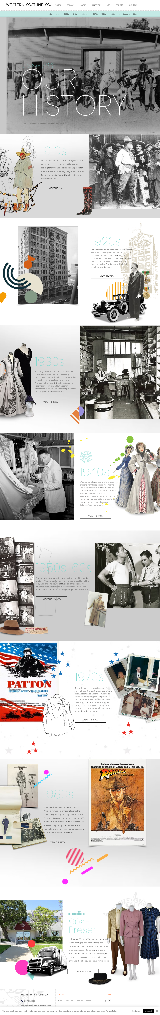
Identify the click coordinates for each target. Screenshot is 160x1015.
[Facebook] (105, 1000)
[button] (59, 5)
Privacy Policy (111, 1011)
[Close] (157, 1011)
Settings (136, 1011)
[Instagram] (109, 1000)
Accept (148, 1011)
